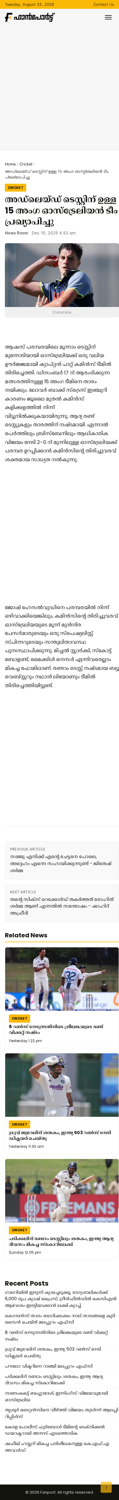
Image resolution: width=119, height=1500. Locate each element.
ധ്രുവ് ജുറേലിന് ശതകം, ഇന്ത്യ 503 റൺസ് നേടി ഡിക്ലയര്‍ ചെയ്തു (60, 1135)
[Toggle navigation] (108, 17)
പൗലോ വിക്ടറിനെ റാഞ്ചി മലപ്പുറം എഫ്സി (48, 1366)
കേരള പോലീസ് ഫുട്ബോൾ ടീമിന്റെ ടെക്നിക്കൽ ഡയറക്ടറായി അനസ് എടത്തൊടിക (55, 1430)
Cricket (26, 164)
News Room (16, 232)
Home (10, 164)
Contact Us (103, 4)
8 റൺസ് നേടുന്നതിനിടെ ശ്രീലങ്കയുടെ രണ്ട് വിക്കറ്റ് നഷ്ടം (56, 1029)
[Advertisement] (59, 84)
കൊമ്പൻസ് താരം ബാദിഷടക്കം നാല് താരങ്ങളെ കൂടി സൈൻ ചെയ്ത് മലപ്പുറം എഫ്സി (60, 1319)
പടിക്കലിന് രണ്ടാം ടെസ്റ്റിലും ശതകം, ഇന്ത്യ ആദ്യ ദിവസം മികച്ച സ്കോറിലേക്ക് (61, 1241)
